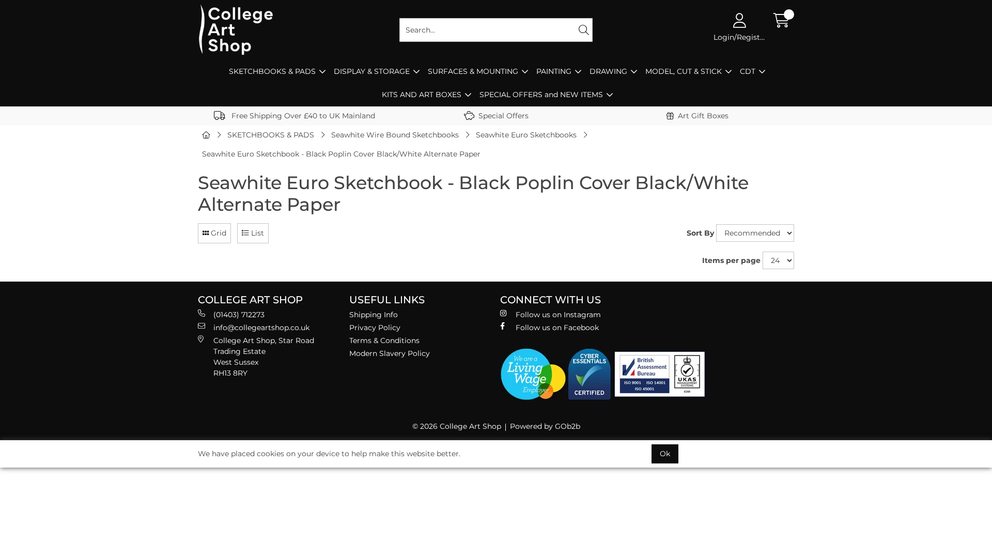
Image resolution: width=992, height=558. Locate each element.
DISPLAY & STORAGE (372, 71)
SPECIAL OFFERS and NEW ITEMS (541, 94)
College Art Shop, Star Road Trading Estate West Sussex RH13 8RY (263, 357)
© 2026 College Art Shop (456, 426)
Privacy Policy (374, 327)
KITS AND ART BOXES (421, 94)
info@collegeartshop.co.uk (261, 327)
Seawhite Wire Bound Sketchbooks (395, 135)
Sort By (700, 233)
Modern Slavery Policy (389, 353)
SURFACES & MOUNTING (473, 71)
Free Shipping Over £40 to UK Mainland (302, 115)
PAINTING (553, 71)
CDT (747, 71)
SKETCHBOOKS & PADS (272, 71)
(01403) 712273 (239, 314)
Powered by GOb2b (545, 426)
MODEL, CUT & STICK (683, 71)
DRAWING (608, 71)
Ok (665, 453)
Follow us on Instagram (558, 314)
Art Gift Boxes (703, 115)
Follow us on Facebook (557, 327)
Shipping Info (373, 314)
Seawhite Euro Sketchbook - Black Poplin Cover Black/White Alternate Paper (341, 154)
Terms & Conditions (384, 340)
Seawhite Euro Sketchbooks (526, 135)
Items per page (731, 260)
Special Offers (503, 115)
